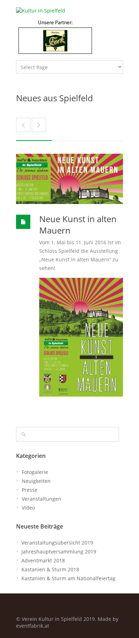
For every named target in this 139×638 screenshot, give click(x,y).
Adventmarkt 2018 (43, 560)
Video (28, 507)
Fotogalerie (35, 472)
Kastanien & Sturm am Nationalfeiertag (68, 578)
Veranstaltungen (41, 498)
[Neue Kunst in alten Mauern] (69, 179)
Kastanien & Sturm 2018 (50, 569)
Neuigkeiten (36, 481)
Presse (29, 489)
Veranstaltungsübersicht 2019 (57, 542)
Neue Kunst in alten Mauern (78, 224)
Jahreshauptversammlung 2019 (58, 551)
